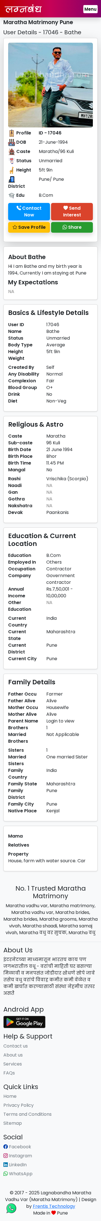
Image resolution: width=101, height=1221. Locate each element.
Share (74, 227)
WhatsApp (20, 1173)
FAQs (9, 1073)
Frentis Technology (54, 1206)
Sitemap (12, 1123)
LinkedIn (17, 1164)
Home (10, 1096)
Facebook (19, 1147)
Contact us (15, 1046)
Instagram (20, 1156)
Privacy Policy (18, 1105)
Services (12, 1064)
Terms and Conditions (27, 1114)
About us (13, 1055)
